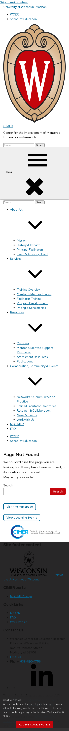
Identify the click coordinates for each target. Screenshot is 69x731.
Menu (9, 172)
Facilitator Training (29, 299)
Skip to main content (14, 2)
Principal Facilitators (30, 249)
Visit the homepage (19, 506)
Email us (15, 657)
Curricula (23, 343)
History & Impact (28, 245)
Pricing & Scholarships (31, 308)
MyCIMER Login (21, 596)
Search (8, 485)
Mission (21, 240)
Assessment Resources (32, 357)
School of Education (23, 19)
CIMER (8, 126)
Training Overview (29, 289)
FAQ (13, 429)
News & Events (27, 415)
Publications (25, 361)
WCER (14, 14)
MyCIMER (17, 424)
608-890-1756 (30, 661)
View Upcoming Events (21, 517)
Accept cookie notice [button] (34, 724)
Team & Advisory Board (32, 254)
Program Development (32, 303)
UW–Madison (25, 7)
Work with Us (25, 420)
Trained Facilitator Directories (36, 406)
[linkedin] (42, 688)
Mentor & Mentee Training (34, 294)
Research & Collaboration (34, 410)
